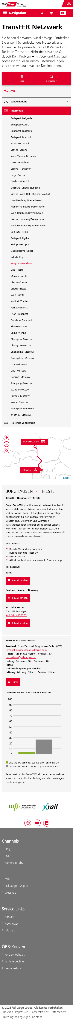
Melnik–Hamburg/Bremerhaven (28, 206)
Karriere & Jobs (13, 862)
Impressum (21, 1012)
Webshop (10, 892)
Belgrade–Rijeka (19, 232)
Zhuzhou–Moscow (21, 415)
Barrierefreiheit (39, 1012)
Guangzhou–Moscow (22, 358)
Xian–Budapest (19, 326)
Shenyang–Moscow (21, 383)
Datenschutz (58, 1012)
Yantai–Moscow (19, 402)
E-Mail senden (20, 580)
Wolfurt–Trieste (19, 301)
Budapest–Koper (20, 244)
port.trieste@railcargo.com (21, 657)
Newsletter (11, 923)
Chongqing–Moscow (22, 352)
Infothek (9, 930)
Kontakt (9, 916)
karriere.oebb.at (14, 961)
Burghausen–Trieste (21, 263)
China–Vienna (18, 333)
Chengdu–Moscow (21, 345)
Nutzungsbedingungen (16, 1017)
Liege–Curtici (18, 175)
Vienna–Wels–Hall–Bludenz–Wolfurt (30, 194)
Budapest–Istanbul (21, 137)
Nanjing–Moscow (20, 377)
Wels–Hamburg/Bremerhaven (27, 213)
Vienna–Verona (19, 150)
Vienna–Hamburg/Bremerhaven (28, 219)
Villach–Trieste (18, 288)
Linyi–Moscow (18, 370)
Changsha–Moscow (21, 339)
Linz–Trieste (17, 270)
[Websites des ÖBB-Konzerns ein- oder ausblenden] (69, 3)
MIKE (7, 879)
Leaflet (66, 477)
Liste (22, 81)
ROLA (7, 856)
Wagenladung (19, 101)
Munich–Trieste (19, 276)
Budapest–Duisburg (21, 131)
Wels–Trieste (17, 295)
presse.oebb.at (13, 968)
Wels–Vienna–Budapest (23, 156)
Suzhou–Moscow (20, 389)
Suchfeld (51, 81)
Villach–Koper (18, 257)
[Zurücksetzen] (6, 450)
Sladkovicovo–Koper (22, 251)
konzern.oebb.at (14, 954)
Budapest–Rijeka (20, 238)
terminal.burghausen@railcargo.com (26, 650)
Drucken (8, 1012)
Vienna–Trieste (19, 282)
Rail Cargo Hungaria (16, 885)
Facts (15, 682)
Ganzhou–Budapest (21, 320)
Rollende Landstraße (23, 423)
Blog (7, 849)
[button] (34, 447)
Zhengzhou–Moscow (22, 408)
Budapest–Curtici (20, 124)
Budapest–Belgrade (21, 118)
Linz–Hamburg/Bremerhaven (26, 200)
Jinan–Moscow (19, 364)
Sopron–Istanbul (20, 143)
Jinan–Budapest (19, 314)
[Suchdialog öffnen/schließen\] (42, 13)
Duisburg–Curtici (20, 181)
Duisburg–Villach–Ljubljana (25, 187)
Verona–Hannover (21, 169)
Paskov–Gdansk (19, 307)
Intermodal (17, 110)
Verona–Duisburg (20, 162)
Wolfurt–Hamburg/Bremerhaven (28, 225)
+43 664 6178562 (16, 615)
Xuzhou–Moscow (20, 396)
